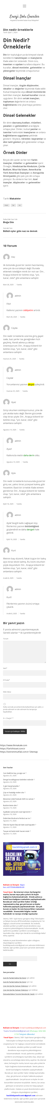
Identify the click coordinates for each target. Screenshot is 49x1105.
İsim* (5, 668)
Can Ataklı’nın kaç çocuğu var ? (14, 773)
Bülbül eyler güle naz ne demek (20, 231)
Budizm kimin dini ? (10, 805)
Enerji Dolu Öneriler (24, 16)
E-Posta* (6, 680)
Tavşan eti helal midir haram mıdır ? (16, 831)
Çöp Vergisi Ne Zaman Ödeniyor (15, 986)
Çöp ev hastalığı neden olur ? (14, 792)
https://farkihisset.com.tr (12, 748)
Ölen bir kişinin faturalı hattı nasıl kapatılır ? (19, 825)
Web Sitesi (7, 692)
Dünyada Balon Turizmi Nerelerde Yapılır (19, 994)
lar (13, 205)
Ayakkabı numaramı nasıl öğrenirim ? (17, 812)
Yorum (5, 639)
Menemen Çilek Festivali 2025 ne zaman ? (19, 799)
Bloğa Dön (8, 222)
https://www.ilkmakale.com (13, 745)
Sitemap (33, 751)
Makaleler (15, 198)
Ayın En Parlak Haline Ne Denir (14, 978)
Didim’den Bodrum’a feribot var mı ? (17, 818)
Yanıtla (19, 285)
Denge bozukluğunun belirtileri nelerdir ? (18, 779)
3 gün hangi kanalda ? (11, 786)
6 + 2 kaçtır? (8, 718)
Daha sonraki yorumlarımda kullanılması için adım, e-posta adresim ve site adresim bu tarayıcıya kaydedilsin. (23, 709)
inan (6, 205)
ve (20, 205)
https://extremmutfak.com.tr (14, 751)
